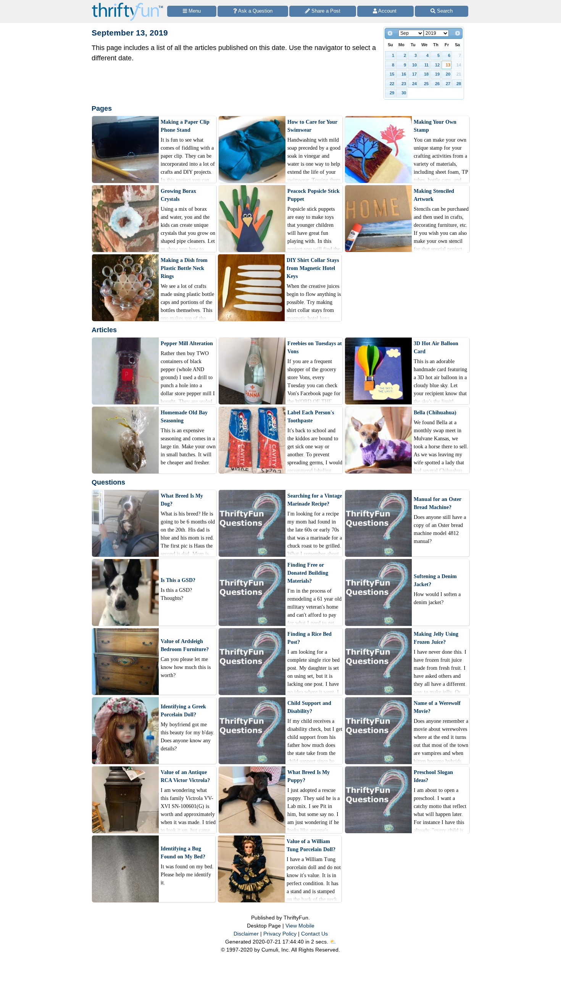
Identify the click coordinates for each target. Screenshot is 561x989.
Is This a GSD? (178, 580)
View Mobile (299, 926)
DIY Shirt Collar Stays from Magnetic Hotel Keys (313, 268)
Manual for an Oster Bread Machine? (437, 503)
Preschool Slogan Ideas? (433, 776)
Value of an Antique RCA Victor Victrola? (185, 776)
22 (392, 83)
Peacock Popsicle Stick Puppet (313, 195)
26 (437, 83)
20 (448, 74)
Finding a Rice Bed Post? (309, 638)
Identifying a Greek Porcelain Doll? (183, 711)
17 (414, 74)
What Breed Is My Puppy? (308, 776)
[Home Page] (127, 4)
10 (414, 65)
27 (448, 83)
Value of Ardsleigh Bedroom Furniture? (185, 645)
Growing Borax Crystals (178, 195)
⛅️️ (333, 942)
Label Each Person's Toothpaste (310, 416)
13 (448, 65)
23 (403, 83)
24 (414, 83)
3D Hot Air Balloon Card (436, 347)
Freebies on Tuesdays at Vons (314, 347)
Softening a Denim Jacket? (435, 580)
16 (403, 74)
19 (437, 74)
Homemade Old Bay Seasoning (184, 416)
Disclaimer (246, 934)
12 (437, 65)
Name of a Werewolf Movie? (437, 707)
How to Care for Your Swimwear (312, 126)
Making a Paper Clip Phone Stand (185, 126)
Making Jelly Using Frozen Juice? (436, 638)
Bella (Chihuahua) (435, 412)
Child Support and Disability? (309, 707)
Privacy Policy (280, 934)
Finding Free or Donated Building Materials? (307, 573)
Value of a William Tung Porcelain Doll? (311, 845)
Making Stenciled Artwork (434, 195)
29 (392, 92)
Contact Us (314, 934)
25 (426, 83)
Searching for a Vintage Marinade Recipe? (314, 500)
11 (426, 65)
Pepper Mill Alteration (187, 343)
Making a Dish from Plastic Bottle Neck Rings (184, 268)
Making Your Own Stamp (435, 126)
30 (403, 92)
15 (392, 74)
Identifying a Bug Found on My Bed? (183, 853)
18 (426, 74)
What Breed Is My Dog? (182, 500)
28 (458, 83)
